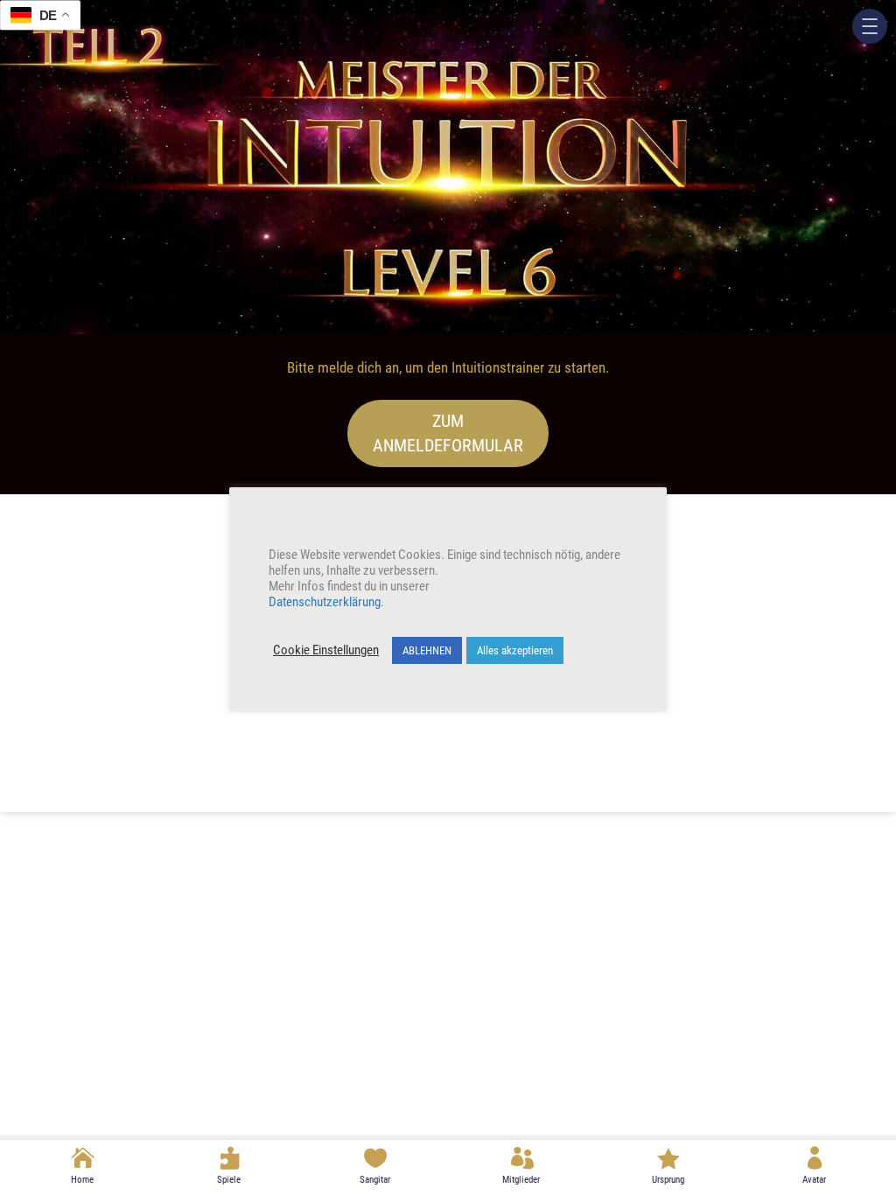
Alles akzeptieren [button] (515, 650)
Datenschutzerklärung (325, 602)
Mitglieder (521, 1179)
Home (82, 1179)
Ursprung (668, 1179)
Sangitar (375, 1179)
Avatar (814, 1179)
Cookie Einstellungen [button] (326, 650)
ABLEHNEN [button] (427, 650)
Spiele (229, 1179)
